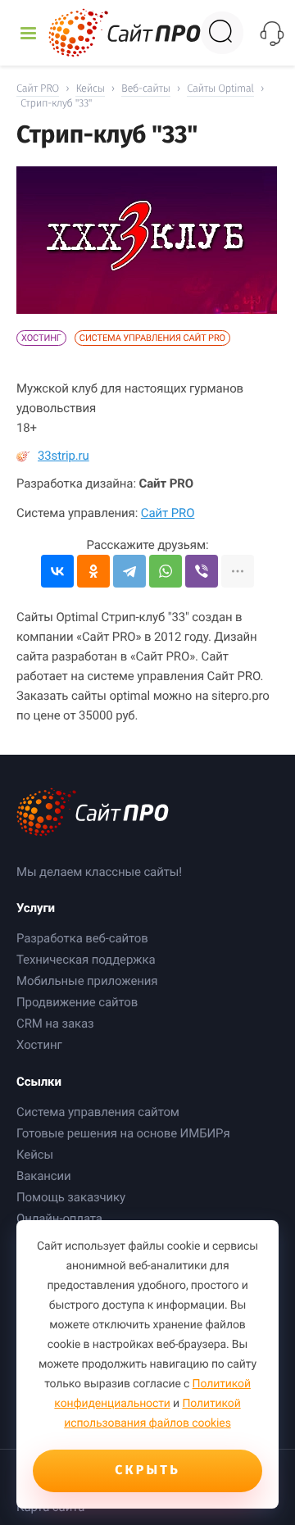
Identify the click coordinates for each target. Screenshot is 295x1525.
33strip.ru (63, 455)
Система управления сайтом (97, 1112)
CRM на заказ (55, 1023)
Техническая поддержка (85, 959)
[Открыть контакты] (272, 33)
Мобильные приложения (86, 981)
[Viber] (201, 571)
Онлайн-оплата (59, 1218)
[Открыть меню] (28, 33)
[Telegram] (129, 571)
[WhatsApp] (165, 571)
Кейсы (34, 1154)
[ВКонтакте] (57, 571)
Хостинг (41, 338)
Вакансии (43, 1176)
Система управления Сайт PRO (152, 338)
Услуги (35, 908)
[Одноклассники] (93, 571)
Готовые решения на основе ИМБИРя (123, 1133)
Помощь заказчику (70, 1197)
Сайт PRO (168, 513)
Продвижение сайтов (77, 1002)
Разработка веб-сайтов (82, 938)
